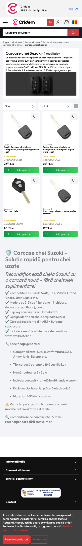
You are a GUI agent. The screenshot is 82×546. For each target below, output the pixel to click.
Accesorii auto (32, 42)
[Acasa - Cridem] (28, 22)
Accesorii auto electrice (55, 42)
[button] (58, 22)
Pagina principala (12, 42)
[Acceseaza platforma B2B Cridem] (50, 22)
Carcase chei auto (12, 44)
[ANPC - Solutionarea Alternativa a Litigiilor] (41, 493)
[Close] (3, 8)
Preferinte (39, 539)
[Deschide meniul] (5, 22)
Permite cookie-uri (16, 539)
